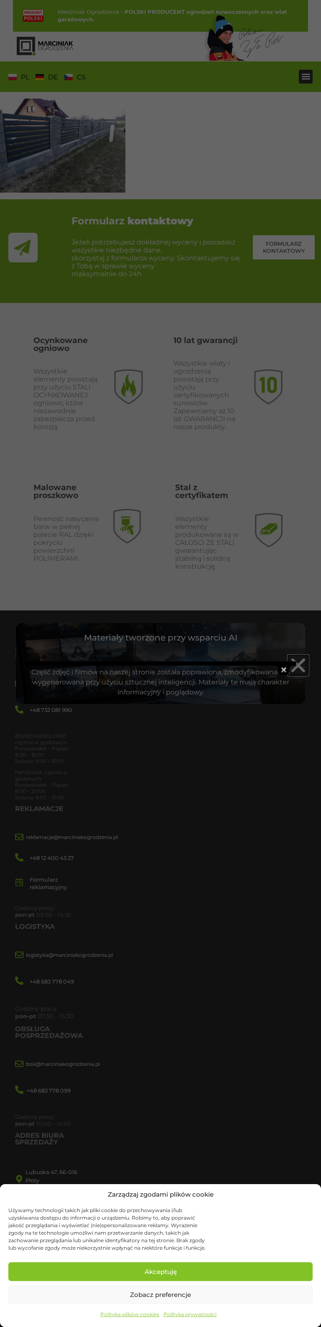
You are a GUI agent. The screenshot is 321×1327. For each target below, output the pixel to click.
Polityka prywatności (190, 1314)
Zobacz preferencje (160, 1295)
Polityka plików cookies (129, 1314)
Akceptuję (161, 1272)
